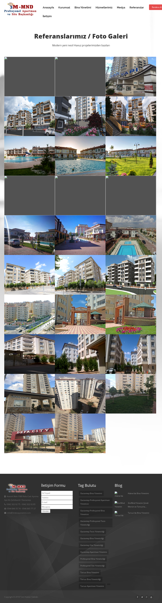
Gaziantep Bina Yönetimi (91, 493)
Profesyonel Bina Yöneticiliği (92, 558)
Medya (121, 7)
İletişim (47, 16)
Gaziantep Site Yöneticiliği (91, 545)
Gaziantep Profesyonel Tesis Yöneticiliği (92, 523)
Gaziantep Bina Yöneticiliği (92, 538)
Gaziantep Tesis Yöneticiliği (92, 531)
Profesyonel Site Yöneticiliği (92, 565)
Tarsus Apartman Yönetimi (92, 586)
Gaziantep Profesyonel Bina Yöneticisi (92, 512)
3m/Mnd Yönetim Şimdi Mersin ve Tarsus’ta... (138, 505)
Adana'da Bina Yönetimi (138, 493)
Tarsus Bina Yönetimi (89, 572)
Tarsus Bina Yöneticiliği (90, 579)
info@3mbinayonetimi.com (19, 513)
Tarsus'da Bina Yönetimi (138, 513)
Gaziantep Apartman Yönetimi (93, 552)
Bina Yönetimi (83, 7)
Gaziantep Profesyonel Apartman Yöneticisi (95, 502)
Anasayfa (48, 7)
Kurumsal (64, 7)
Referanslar (137, 7)
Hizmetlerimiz (104, 7)
